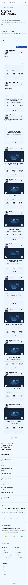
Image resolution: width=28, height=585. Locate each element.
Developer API (18, 555)
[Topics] (7, 2)
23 (16, 437)
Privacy (4, 574)
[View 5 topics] (22, 257)
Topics (2, 29)
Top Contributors (6, 557)
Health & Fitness (10, 29)
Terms (4, 576)
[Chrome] (6, 536)
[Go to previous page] (10, 438)
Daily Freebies (5, 552)
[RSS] (23, 518)
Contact (4, 569)
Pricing (17, 550)
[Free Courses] (5, 2)
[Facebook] (17, 518)
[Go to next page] (18, 438)
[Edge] (22, 536)
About (4, 566)
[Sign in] (25, 2)
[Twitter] (11, 518)
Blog (4, 550)
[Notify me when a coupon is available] (6, 64)
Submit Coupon (19, 557)
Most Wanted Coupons (8, 555)
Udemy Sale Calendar (7, 560)
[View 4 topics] (22, 64)
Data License (5, 571)
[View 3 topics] (22, 225)
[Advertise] (22, 2)
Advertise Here (19, 552)
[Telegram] (5, 518)
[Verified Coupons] (2, 2)
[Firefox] (14, 536)
